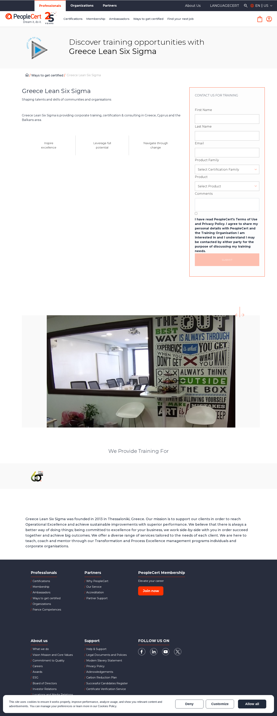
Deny (189, 704)
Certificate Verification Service (106, 689)
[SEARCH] (245, 5)
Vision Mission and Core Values (53, 655)
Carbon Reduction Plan (101, 677)
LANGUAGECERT (224, 6)
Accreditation (95, 592)
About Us (193, 6)
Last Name (203, 126)
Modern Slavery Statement (104, 660)
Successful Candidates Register (107, 683)
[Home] (28, 75)
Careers (38, 666)
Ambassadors (41, 592)
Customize (219, 704)
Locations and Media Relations (53, 694)
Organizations (81, 5)
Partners (110, 5)
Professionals (50, 6)
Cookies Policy (107, 706)
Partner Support (97, 598)
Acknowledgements (99, 672)
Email (199, 143)
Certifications (41, 581)
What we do (41, 649)
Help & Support (96, 649)
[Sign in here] (269, 19)
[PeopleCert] (33, 19)
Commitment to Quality (48, 660)
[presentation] (237, 312)
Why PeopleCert (97, 581)
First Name (203, 110)
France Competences (47, 609)
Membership (41, 586)
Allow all (252, 704)
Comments (204, 193)
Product (201, 177)
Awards (37, 672)
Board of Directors (45, 683)
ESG (35, 677)
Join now (151, 591)
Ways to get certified (47, 75)
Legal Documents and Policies (106, 655)
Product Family (207, 160)
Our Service (94, 586)
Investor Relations (45, 689)
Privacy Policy (95, 666)
